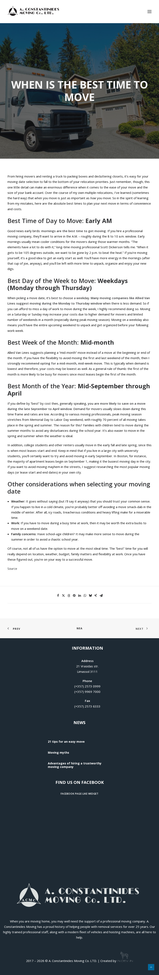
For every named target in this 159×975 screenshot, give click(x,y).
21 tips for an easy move (66, 742)
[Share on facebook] (57, 595)
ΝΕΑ (80, 628)
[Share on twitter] (63, 595)
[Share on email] (101, 595)
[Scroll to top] (151, 967)
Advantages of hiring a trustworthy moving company (74, 765)
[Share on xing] (95, 595)
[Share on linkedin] (79, 595)
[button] (149, 11)
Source (12, 568)
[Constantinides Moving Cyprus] (34, 12)
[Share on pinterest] (74, 595)
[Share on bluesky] (90, 595)
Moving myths (58, 752)
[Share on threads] (68, 595)
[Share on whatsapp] (84, 595)
